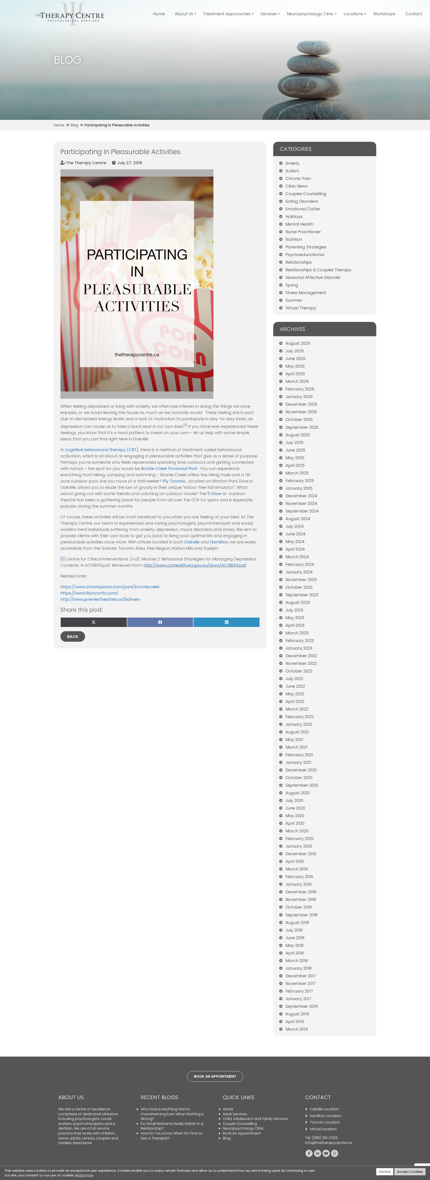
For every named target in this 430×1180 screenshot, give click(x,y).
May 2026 (295, 366)
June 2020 (295, 808)
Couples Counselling (306, 193)
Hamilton (219, 542)
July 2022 (294, 678)
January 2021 (298, 762)
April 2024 (295, 549)
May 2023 (295, 617)
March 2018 (297, 960)
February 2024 (300, 564)
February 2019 (299, 876)
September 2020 (302, 785)
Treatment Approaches (227, 14)
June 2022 (295, 686)
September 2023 (302, 595)
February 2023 (300, 640)
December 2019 (301, 854)
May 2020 (295, 815)
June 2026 (295, 358)
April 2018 (295, 953)
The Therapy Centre (86, 163)
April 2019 (295, 861)
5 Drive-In (217, 493)
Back (72, 636)
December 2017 (301, 976)
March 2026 (297, 381)
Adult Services (235, 1114)
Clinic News (296, 186)
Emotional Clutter (303, 209)
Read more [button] (84, 1175)
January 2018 (299, 968)
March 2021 (296, 747)
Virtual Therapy (301, 308)
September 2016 (302, 1006)
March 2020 (297, 831)
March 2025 (297, 473)
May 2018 (294, 945)
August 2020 (298, 793)
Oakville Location (324, 1109)
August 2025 (298, 435)
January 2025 (299, 488)
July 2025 (294, 442)
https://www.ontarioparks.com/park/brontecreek (109, 587)
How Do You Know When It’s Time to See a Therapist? (171, 1136)
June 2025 (295, 450)
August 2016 (297, 1014)
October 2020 (299, 777)
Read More (82, 1143)
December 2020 (301, 770)
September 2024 (302, 511)
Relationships (299, 262)
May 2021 (294, 739)
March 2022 (297, 709)
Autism (292, 171)
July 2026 (295, 351)
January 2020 (299, 846)
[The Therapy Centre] (70, 5)
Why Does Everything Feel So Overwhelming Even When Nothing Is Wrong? (172, 1114)
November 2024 (301, 503)
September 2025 (302, 427)
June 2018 (295, 938)
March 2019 (297, 869)
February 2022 (300, 716)
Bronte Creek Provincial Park (169, 468)
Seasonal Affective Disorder (313, 277)
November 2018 (301, 899)
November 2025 (301, 412)
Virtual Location (323, 1129)
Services (269, 14)
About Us (184, 14)
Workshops (384, 14)
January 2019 (299, 884)
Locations (353, 14)
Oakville (192, 542)
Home (159, 14)
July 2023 (294, 610)
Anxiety (292, 163)
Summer (294, 300)
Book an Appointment (242, 1133)
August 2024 (298, 518)
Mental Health (299, 224)
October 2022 (299, 671)
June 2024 (295, 534)
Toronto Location (325, 1122)
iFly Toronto (175, 481)
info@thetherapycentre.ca (328, 1142)
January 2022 (299, 724)
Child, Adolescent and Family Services (255, 1118)
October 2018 (299, 907)
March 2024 (297, 557)
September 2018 (302, 915)
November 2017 (301, 983)
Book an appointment (215, 1076)
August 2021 (297, 732)
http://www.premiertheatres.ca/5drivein (100, 599)
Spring (292, 285)
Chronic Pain (298, 178)
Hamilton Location (325, 1115)
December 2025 (301, 404)
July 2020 (294, 800)
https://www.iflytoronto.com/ (89, 593)
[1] (62, 559)
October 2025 (299, 419)
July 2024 (295, 526)
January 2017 (298, 998)
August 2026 (298, 343)
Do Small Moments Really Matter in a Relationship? (172, 1126)
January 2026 (299, 396)
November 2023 (301, 579)
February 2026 (300, 389)
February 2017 (299, 991)
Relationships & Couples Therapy (318, 270)
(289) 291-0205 (325, 1137)
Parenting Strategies (306, 247)
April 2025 (295, 465)
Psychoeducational (305, 254)
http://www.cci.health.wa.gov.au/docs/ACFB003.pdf (195, 565)
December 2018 (301, 892)
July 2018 (294, 930)
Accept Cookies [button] (410, 1171)
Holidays (294, 216)
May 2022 (295, 694)
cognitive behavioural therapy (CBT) (101, 449)
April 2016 (295, 1021)
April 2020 (295, 823)
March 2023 (297, 633)
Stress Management (306, 292)
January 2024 (299, 572)
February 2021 (299, 755)
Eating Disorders (302, 201)
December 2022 (301, 656)
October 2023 (299, 587)
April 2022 (295, 701)
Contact (413, 14)
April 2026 (295, 374)
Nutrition (294, 239)
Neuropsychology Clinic (310, 14)
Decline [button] (385, 1171)
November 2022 (301, 663)
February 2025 (300, 480)
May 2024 (295, 541)
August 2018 (297, 922)
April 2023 (295, 625)
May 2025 (295, 458)
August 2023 (298, 602)
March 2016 (297, 1029)
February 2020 (300, 838)
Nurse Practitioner (303, 232)
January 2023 (299, 648)
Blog (226, 1138)
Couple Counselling (240, 1123)
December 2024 (301, 496)
